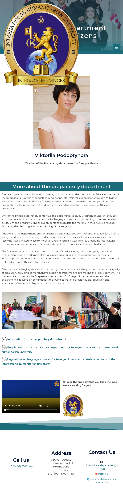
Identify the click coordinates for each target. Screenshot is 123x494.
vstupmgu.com (20, 90)
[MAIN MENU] (116, 47)
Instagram (103, 474)
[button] (7, 310)
